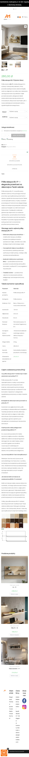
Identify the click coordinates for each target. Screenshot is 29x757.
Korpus (4, 117)
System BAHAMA (15, 666)
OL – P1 (14, 587)
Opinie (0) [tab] (14, 168)
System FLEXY (16, 626)
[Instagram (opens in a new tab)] (15, 9)
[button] (25, 26)
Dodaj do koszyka (18, 135)
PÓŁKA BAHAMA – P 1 (14, 668)
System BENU (12, 146)
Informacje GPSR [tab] (14, 160)
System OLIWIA (15, 585)
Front (4, 112)
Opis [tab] (14, 157)
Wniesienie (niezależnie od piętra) (15, 130)
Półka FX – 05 (14, 628)
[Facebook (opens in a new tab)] (14, 9)
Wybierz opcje (14, 594)
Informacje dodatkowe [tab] (14, 164)
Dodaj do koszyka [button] (14, 634)
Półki (8, 146)
